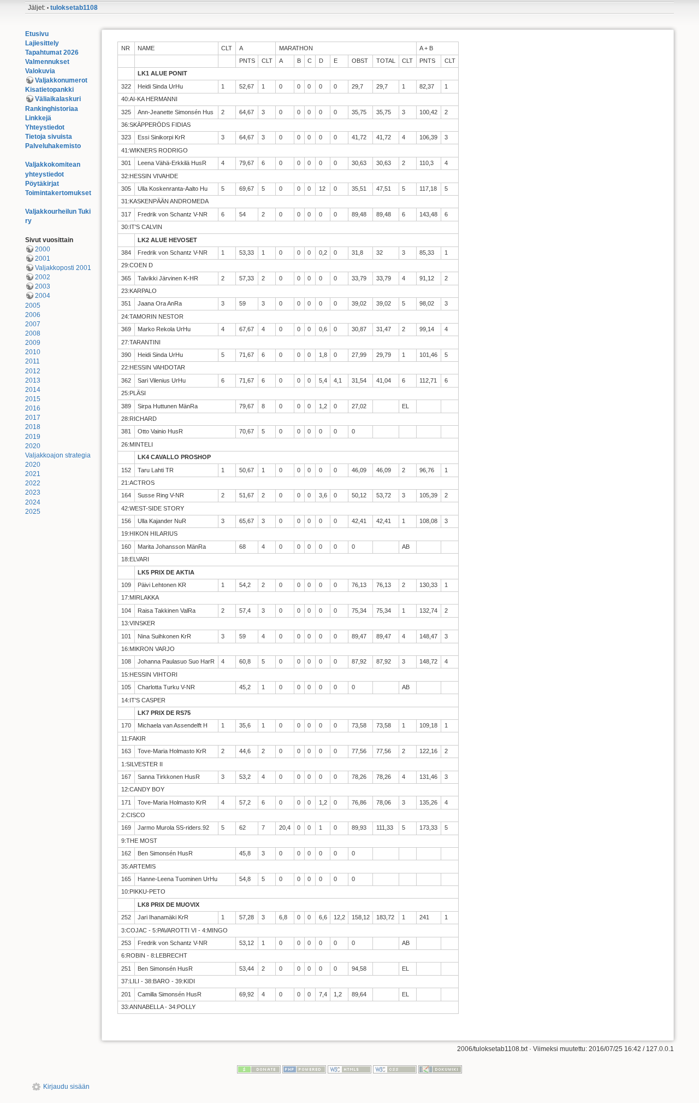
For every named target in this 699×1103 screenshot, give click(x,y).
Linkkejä (38, 118)
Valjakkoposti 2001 (63, 268)
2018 (32, 427)
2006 (32, 315)
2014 (32, 390)
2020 (32, 446)
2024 (32, 502)
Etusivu (37, 34)
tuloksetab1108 (74, 7)
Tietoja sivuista (48, 136)
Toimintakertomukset (58, 193)
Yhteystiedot (44, 127)
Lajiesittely (42, 43)
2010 (32, 352)
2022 (32, 483)
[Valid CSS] (395, 1068)
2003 (42, 286)
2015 (32, 399)
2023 (32, 492)
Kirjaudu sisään (66, 1086)
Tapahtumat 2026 (52, 52)
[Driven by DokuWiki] (440, 1068)
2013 (32, 380)
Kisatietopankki (49, 89)
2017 (32, 417)
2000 (42, 249)
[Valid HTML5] (349, 1068)
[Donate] (259, 1068)
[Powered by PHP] (304, 1068)
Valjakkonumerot (61, 80)
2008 (32, 333)
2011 (32, 361)
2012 (32, 371)
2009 (32, 343)
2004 (42, 296)
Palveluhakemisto (53, 146)
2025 (32, 511)
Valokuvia (40, 71)
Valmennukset (47, 62)
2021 (32, 474)
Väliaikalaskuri (58, 99)
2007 (32, 324)
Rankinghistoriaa (51, 109)
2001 (42, 258)
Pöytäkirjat (42, 183)
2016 (32, 408)
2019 (32, 437)
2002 (42, 277)
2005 (32, 305)
